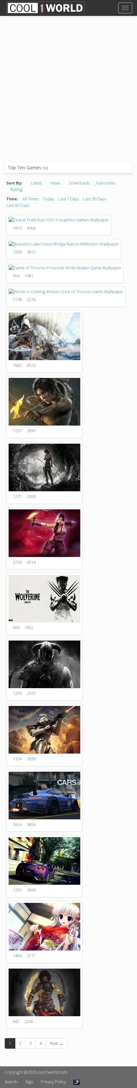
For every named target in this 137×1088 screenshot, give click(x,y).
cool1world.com (52, 1072)
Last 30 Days (94, 199)
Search (11, 1082)
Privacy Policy (53, 1082)
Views (55, 183)
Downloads (79, 183)
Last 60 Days (17, 205)
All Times (30, 199)
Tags (29, 1082)
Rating (16, 189)
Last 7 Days (68, 199)
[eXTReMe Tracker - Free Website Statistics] (76, 1082)
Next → (56, 1043)
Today (48, 199)
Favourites (105, 183)
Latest (36, 183)
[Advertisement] (68, 93)
